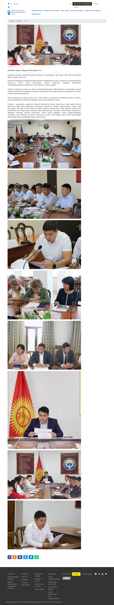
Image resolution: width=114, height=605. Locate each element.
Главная (11, 21)
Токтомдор (25, 574)
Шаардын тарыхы (37, 10)
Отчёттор (24, 577)
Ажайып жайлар (39, 589)
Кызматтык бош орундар (93, 10)
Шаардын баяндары (77, 10)
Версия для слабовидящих (82, 3)
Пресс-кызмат (65, 10)
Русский (95, 3)
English (76, 7)
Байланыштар (36, 14)
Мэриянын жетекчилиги (51, 10)
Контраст (76, 574)
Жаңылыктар (52, 574)
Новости (19, 21)
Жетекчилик (11, 574)
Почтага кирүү (87, 574)
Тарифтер (24, 579)
